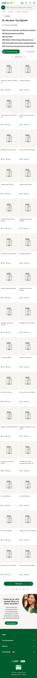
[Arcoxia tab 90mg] (9, 346)
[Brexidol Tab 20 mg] (28, 242)
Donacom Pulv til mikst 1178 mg (8, 116)
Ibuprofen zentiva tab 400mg (26, 220)
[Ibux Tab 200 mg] (28, 485)
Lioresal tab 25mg (25, 80)
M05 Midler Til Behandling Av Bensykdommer (18, 40)
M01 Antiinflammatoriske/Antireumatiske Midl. (18, 46)
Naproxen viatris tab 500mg (9, 427)
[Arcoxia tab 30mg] (9, 381)
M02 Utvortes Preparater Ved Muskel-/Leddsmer (19, 30)
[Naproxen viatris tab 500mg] (9, 415)
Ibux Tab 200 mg (24, 496)
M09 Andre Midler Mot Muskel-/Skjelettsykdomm (19, 43)
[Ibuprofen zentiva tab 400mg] (28, 208)
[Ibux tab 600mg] (9, 485)
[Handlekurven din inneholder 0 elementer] (34, 3)
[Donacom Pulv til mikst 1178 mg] (9, 104)
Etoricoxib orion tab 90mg (8, 253)
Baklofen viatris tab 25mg (27, 323)
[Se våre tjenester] (11, 611)
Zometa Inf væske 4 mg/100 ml (9, 81)
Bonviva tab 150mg (6, 530)
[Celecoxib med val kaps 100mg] (9, 208)
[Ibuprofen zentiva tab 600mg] (28, 277)
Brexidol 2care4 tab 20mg (8, 288)
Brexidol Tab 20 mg (25, 253)
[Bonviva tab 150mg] (9, 519)
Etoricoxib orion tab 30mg (27, 150)
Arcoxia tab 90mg (6, 357)
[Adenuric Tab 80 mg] (28, 346)
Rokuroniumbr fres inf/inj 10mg (27, 116)
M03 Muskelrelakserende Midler (13, 33)
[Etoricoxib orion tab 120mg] (28, 554)
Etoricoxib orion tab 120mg (27, 565)
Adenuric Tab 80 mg (25, 357)
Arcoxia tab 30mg (6, 392)
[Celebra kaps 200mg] (9, 173)
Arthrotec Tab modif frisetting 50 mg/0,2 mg (26, 462)
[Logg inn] (26, 3)
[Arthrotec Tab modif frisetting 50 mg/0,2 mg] (28, 450)
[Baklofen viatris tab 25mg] (28, 312)
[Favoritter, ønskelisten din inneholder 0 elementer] (30, 3)
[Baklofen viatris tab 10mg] (9, 138)
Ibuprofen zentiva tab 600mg (26, 289)
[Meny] (3, 7)
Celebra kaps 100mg (25, 184)
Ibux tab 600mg (5, 496)
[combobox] (21, 7)
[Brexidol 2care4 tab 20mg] (9, 277)
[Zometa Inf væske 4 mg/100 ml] (9, 69)
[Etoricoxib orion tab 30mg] (28, 138)
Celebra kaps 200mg (7, 184)
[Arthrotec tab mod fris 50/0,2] (9, 450)
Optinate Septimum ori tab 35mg (27, 427)
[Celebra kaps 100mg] (28, 173)
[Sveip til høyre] (35, 38)
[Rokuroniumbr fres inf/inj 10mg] (28, 104)
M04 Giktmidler (7, 36)
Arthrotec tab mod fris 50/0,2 (7, 462)
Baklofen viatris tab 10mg (8, 150)
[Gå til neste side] (25, 57)
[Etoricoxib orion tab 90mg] (9, 242)
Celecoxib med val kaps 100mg (7, 220)
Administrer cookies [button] (16, 674)
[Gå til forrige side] (12, 57)
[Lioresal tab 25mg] (28, 69)
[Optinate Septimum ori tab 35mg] (28, 415)
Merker (24, 674)
